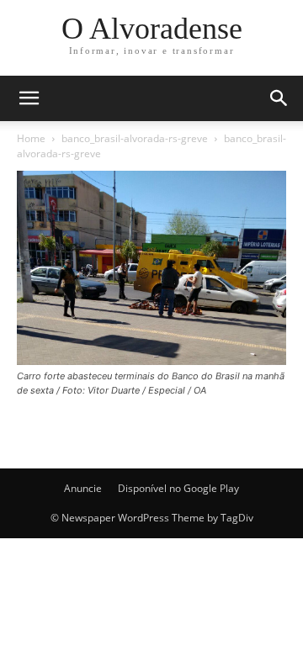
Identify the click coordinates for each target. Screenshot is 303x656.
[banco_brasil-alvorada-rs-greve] (151, 360)
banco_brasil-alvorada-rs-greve (134, 138)
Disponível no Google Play (178, 488)
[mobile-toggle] (29, 98)
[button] (279, 98)
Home (31, 138)
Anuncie (83, 488)
